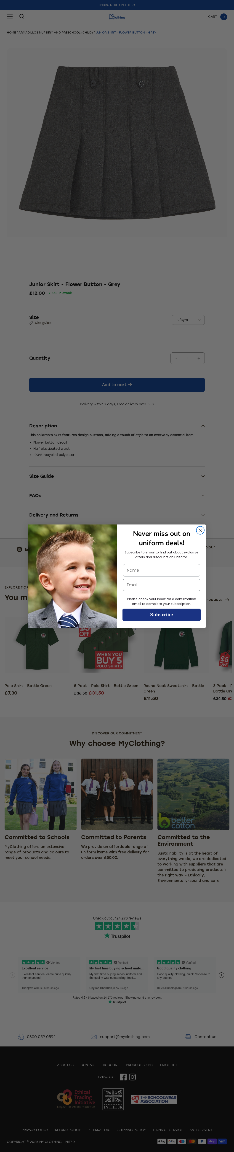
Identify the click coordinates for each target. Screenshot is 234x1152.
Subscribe (161, 615)
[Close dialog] (200, 530)
